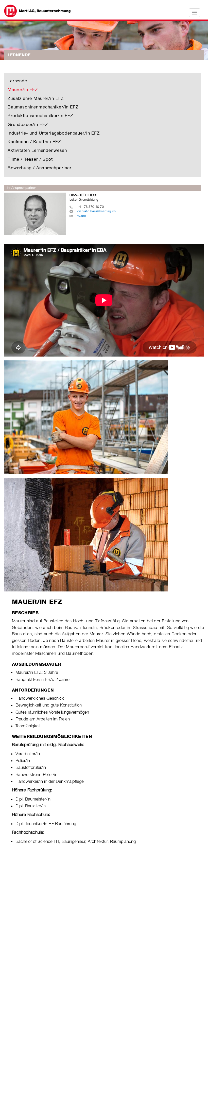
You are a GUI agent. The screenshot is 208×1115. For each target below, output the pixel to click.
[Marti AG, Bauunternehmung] (41, 11)
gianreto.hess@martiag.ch (96, 211)
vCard (81, 216)
